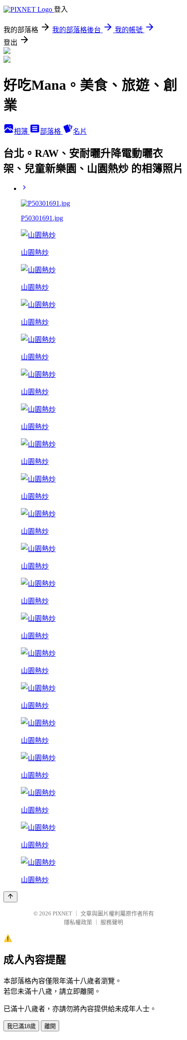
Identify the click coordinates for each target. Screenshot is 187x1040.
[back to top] (10, 896)
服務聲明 (111, 922)
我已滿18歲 (21, 1026)
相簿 (22, 131)
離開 (50, 1026)
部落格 (51, 131)
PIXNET (62, 913)
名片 (80, 131)
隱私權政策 (78, 922)
